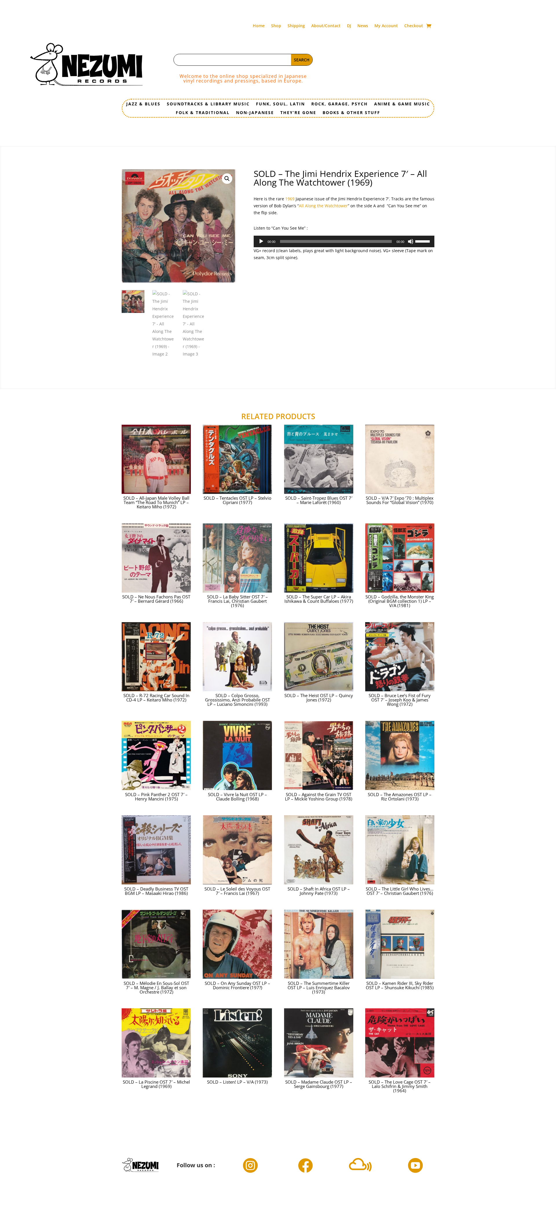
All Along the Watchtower (323, 205)
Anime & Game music (402, 104)
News (362, 26)
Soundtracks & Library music (208, 104)
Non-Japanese (255, 113)
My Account (386, 26)
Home (259, 26)
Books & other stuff (351, 113)
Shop (276, 26)
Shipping (296, 26)
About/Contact (326, 26)
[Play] (261, 241)
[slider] (423, 241)
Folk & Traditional (203, 113)
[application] (344, 241)
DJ (349, 26)
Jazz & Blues (143, 104)
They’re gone (298, 113)
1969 (290, 198)
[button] (227, 178)
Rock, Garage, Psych (339, 104)
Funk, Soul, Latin (280, 104)
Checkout (413, 26)
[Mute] (411, 241)
